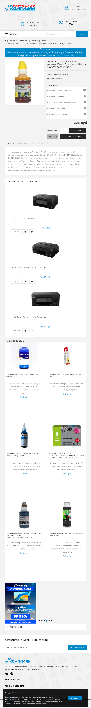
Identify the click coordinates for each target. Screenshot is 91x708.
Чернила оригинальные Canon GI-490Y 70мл (65, 375)
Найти (82, 34)
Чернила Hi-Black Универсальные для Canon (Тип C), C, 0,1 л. (22, 454)
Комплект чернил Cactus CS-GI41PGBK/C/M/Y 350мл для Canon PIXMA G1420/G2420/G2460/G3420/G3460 (66, 455)
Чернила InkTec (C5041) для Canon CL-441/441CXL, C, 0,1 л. (22, 375)
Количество (52, 131)
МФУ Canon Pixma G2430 (23, 218)
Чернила (34, 41)
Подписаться (77, 647)
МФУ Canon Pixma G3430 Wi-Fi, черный (29, 317)
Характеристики (26, 143)
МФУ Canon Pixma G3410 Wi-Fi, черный (28, 268)
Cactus (65, 74)
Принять (75, 698)
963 (71, 24)
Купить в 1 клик (73, 136)
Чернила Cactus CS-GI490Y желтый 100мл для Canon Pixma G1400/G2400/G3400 (41, 44)
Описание (10, 143)
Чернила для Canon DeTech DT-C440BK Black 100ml (66, 534)
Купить (78, 131)
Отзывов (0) (42, 143)
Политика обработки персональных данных (29, 703)
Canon (43, 41)
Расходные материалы (18, 41)
